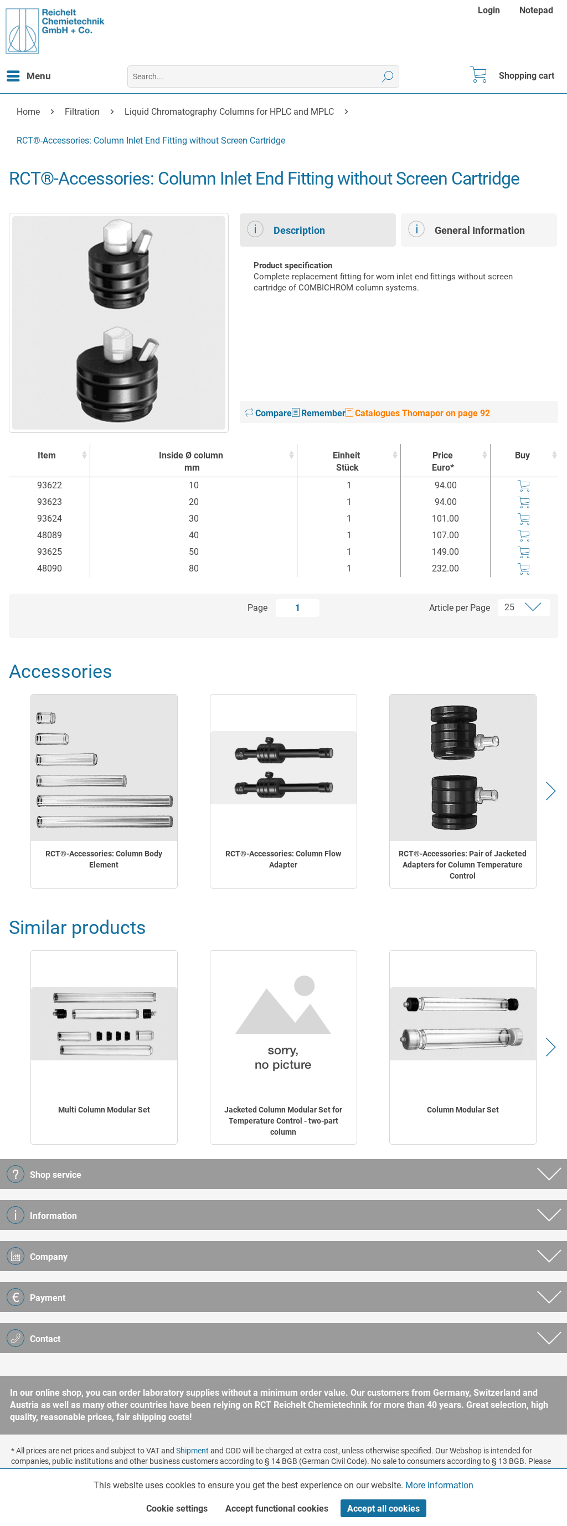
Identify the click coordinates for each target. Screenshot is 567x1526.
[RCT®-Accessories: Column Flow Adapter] (283, 768)
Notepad (536, 10)
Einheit (346, 461)
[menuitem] (490, 10)
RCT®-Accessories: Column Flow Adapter (283, 859)
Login (489, 10)
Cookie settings (177, 1508)
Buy (522, 455)
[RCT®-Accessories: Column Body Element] (104, 768)
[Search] (388, 76)
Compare (272, 413)
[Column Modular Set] (463, 1024)
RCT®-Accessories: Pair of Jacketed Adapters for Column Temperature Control (463, 864)
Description (299, 230)
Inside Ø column (191, 461)
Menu (39, 75)
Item (47, 455)
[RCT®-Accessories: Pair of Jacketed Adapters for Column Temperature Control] (463, 768)
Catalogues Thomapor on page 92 (421, 413)
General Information (480, 230)
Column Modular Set (463, 1109)
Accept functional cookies (276, 1508)
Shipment (192, 1450)
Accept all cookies (383, 1508)
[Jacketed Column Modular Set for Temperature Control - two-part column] (283, 1024)
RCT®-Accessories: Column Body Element (103, 859)
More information (439, 1485)
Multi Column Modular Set (104, 1109)
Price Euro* (443, 461)
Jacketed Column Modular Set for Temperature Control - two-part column (283, 1120)
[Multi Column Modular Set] (104, 1024)
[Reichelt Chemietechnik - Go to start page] (55, 31)
